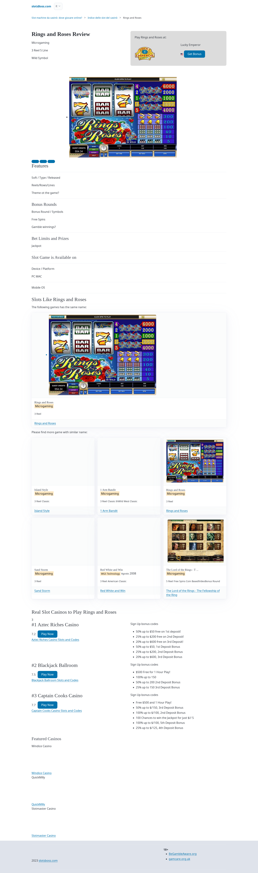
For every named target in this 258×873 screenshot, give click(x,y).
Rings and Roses (45, 423)
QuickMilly (38, 804)
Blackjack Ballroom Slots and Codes (55, 680)
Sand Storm (42, 591)
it (56, 6)
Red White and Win (112, 591)
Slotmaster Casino (44, 835)
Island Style (42, 511)
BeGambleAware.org (183, 854)
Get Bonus (194, 54)
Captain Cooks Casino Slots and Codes (57, 711)
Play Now (47, 634)
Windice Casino (42, 773)
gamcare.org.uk (179, 859)
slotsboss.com (48, 860)
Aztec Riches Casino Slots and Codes (55, 640)
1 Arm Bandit (109, 511)
